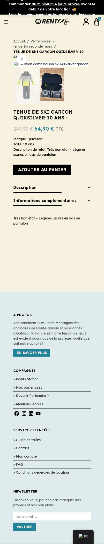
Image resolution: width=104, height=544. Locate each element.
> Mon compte (25, 456)
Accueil (19, 41)
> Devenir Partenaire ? (31, 395)
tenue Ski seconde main (33, 46)
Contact (22, 448)
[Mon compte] (86, 22)
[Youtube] (38, 413)
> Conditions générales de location (41, 472)
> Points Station (25, 379)
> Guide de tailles (27, 440)
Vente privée (41, 41)
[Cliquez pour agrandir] (22, 59)
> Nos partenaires (27, 387)
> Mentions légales (28, 404)
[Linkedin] (31, 413)
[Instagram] (23, 413)
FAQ (19, 464)
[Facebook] (16, 413)
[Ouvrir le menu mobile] (6, 22)
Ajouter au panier (42, 169)
